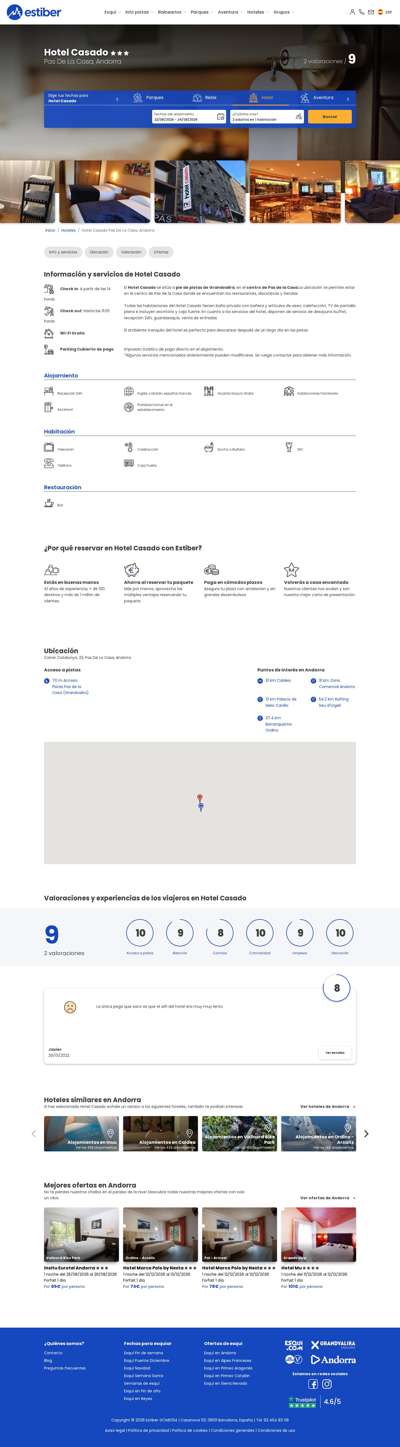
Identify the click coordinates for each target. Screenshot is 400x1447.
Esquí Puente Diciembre (146, 1360)
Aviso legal (115, 1430)
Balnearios (169, 12)
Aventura (228, 12)
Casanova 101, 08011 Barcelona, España (217, 1420)
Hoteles (255, 12)
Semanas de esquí (141, 1383)
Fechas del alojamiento (174, 114)
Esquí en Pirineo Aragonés (228, 1368)
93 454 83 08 (276, 1420)
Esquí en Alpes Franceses (227, 1360)
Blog (48, 1360)
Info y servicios (63, 252)
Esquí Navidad (137, 1368)
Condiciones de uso (276, 1430)
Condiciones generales (232, 1430)
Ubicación (99, 252)
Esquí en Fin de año (142, 1391)
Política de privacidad (148, 1430)
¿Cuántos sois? (245, 114)
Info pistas (137, 12)
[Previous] (117, 99)
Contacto (53, 1353)
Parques (200, 12)
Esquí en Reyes (138, 1398)
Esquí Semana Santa (143, 1375)
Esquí (110, 12)
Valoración (131, 252)
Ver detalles (335, 1053)
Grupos (281, 12)
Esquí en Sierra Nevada (225, 1383)
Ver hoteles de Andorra (324, 1107)
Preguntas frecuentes (65, 1368)
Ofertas (161, 252)
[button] (200, 798)
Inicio (50, 230)
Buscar (330, 116)
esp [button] (388, 12)
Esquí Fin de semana (143, 1353)
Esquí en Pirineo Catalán (227, 1375)
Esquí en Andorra (220, 1353)
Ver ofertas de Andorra (324, 1198)
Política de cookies (190, 1430)
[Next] (347, 99)
